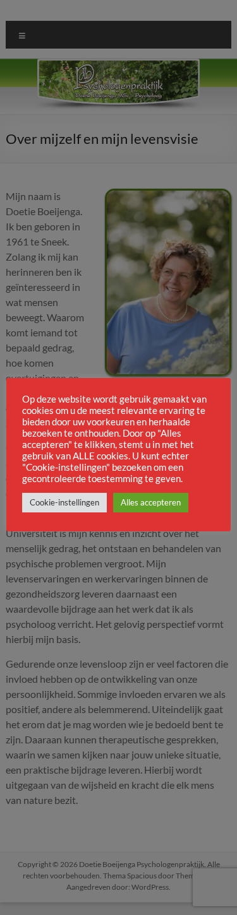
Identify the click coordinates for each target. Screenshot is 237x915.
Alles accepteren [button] (151, 502)
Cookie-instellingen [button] (64, 502)
